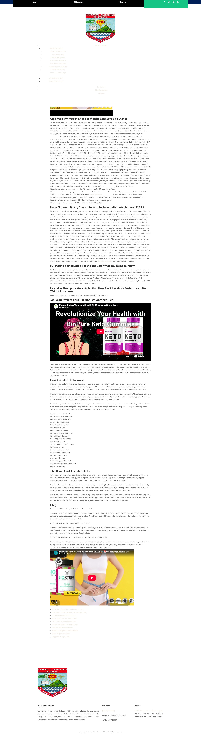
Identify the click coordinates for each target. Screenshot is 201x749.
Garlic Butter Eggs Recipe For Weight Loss (67, 609)
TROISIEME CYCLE (56, 81)
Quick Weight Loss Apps (61, 634)
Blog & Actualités (101, 90)
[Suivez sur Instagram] (178, 2)
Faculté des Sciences (58, 63)
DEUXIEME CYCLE (56, 78)
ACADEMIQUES (101, 45)
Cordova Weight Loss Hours (62, 627)
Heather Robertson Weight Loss (63, 615)
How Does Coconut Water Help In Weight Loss (69, 612)
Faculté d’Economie (58, 57)
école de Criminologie (58, 73)
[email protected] (96, 194)
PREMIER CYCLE (56, 48)
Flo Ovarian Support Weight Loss (64, 621)
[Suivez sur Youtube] (173, 2)
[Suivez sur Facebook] (164, 2)
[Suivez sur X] (169, 2)
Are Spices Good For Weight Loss (64, 618)
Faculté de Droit (58, 54)
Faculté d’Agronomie (58, 51)
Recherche (101, 87)
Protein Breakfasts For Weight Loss (65, 624)
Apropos (101, 93)
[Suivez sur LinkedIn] (150, 721)
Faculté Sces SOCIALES (58, 67)
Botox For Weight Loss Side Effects (65, 631)
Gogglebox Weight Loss (60, 637)
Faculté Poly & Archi (58, 70)
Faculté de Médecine (58, 60)
